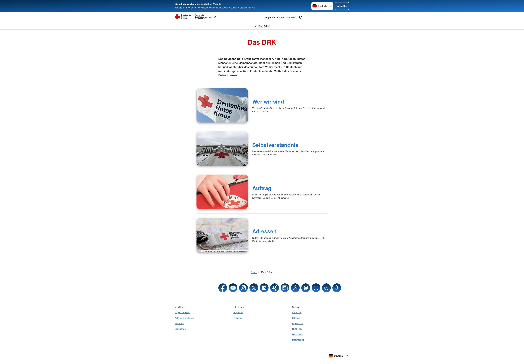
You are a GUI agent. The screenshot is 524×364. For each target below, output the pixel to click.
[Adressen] (222, 235)
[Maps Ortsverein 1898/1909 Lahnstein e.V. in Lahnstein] (295, 287)
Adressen (264, 231)
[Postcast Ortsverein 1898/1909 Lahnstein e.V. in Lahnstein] (336, 287)
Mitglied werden (182, 312)
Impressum (297, 323)
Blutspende (180, 328)
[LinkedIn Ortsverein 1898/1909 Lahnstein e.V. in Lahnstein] (264, 287)
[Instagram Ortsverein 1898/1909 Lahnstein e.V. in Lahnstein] (243, 287)
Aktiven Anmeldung (184, 317)
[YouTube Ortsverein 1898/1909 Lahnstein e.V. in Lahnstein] (233, 287)
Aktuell (280, 17)
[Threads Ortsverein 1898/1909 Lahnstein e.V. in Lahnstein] (326, 287)
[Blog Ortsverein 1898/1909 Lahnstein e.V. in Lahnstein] (285, 287)
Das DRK (291, 17)
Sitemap (296, 317)
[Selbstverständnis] (222, 148)
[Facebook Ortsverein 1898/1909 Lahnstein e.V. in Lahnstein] (222, 287)
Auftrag (261, 188)
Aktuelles (237, 317)
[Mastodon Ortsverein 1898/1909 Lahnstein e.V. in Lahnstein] (305, 287)
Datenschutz (298, 339)
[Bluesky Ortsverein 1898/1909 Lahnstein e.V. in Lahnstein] (316, 287)
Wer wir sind (268, 101)
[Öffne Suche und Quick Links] (301, 17)
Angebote (270, 17)
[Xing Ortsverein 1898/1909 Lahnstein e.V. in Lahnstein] (274, 287)
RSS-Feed (297, 328)
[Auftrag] (222, 192)
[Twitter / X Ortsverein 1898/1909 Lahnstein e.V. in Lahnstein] (253, 287)
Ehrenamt (179, 323)
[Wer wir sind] (222, 105)
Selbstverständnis (275, 144)
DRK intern (297, 334)
